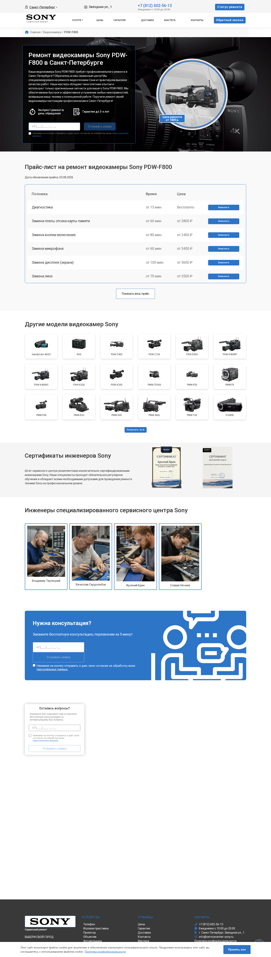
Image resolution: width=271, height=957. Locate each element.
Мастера (170, 20)
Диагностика (42, 207)
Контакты (197, 20)
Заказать (224, 207)
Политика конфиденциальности (105, 951)
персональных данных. (52, 669)
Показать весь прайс (135, 293)
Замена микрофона (47, 248)
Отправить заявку (100, 126)
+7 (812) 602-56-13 (155, 5)
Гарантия (119, 20)
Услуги (76, 20)
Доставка (147, 20)
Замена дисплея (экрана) (53, 262)
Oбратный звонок (229, 20)
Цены (99, 20)
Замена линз (42, 276)
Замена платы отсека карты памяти (61, 221)
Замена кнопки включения (54, 235)
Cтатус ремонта (229, 7)
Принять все (237, 949)
